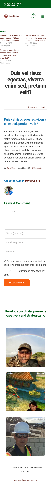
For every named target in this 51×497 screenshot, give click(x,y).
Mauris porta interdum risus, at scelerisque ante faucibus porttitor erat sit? (36, 38)
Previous (32, 107)
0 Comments (37, 168)
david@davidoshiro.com (25, 480)
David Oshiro (11, 168)
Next (42, 107)
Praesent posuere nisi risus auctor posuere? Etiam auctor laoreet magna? (11, 38)
